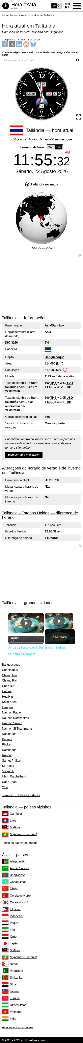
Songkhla (8, 771)
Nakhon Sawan (12, 723)
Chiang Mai (9, 675)
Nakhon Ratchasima (15, 718)
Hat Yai (6, 691)
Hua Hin (7, 696)
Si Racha (8, 765)
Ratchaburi (9, 750)
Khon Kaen (9, 701)
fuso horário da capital (47, 139)
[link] (14, 618)
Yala (5, 787)
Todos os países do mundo (19, 842)
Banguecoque (54, 357)
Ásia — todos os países (17, 1027)
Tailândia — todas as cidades (21, 795)
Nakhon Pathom (12, 712)
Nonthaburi (9, 733)
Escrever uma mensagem (23, 454)
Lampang (8, 707)
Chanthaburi (10, 669)
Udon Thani (9, 782)
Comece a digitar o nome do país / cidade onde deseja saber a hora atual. (40, 53)
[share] (37, 617)
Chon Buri (8, 686)
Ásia (48, 332)
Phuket (6, 744)
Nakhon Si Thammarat (17, 728)
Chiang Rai (9, 680)
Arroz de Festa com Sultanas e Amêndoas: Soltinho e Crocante (26, 618)
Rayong (7, 755)
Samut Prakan (11, 760)
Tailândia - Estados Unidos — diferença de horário (40, 515)
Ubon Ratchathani (14, 776)
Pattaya (7, 739)
